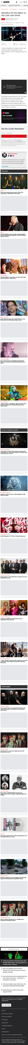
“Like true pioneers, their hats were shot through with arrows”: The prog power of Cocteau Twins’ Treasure (15, 962)
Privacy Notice (19, 141)
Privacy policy (5, 1019)
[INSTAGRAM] (13, 156)
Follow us (16, 44)
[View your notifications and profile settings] (16, 2)
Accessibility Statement (7, 1025)
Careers (3, 1028)
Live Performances (13, 9)
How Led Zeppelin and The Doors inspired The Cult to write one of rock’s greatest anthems (14, 970)
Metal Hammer (10, 18)
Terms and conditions (7, 1016)
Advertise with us (6, 1031)
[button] (2, 2)
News (3, 19)
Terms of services (17, 140)
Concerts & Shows (22, 9)
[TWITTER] (11, 156)
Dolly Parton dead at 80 (14, 5)
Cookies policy (5, 1022)
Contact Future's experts (7, 1013)
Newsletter (24, 44)
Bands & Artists (5, 9)
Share (5, 44)
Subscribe (21, 2)
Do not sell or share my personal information (12, 1034)
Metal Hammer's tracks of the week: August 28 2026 (13, 990)
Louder (16, 18)
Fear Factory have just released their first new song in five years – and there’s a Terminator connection (15, 978)
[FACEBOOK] (9, 156)
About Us (4, 1010)
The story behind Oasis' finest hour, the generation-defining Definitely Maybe (14, 985)
